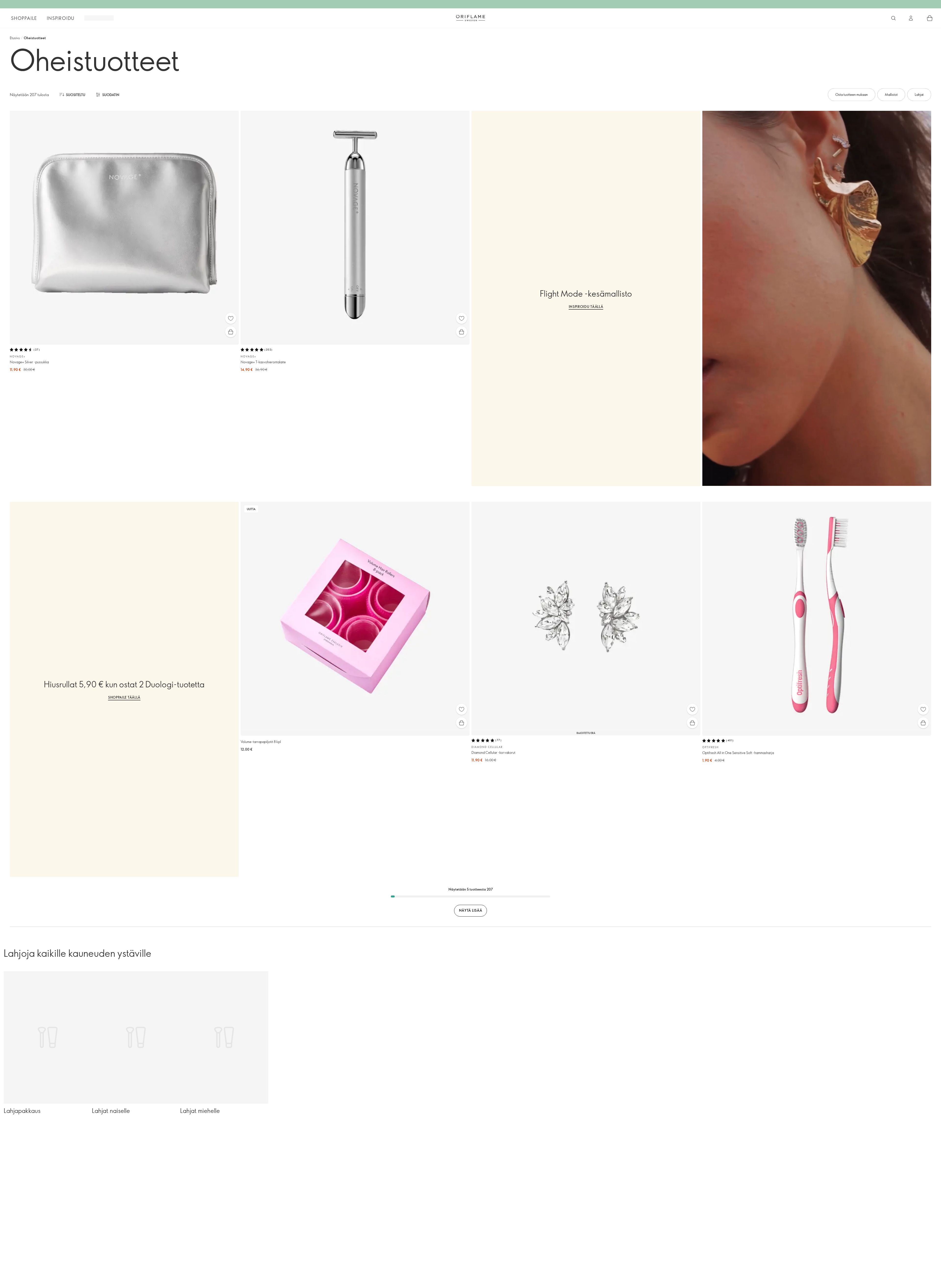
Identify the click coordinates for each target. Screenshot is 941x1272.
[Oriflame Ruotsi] (470, 17)
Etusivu (15, 38)
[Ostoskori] (930, 18)
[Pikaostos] (230, 331)
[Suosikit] (230, 318)
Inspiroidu (60, 18)
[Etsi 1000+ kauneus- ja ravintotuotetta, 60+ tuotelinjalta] (893, 18)
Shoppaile (24, 18)
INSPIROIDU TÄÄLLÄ (586, 306)
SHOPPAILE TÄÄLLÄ (124, 697)
